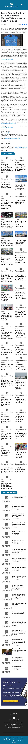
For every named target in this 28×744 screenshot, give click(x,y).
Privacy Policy (13, 740)
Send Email (6, 132)
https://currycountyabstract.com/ (8, 123)
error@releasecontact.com (21, 147)
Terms (7, 740)
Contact (14, 742)
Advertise (19, 740)
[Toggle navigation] (21, 4)
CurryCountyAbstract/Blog (7, 59)
